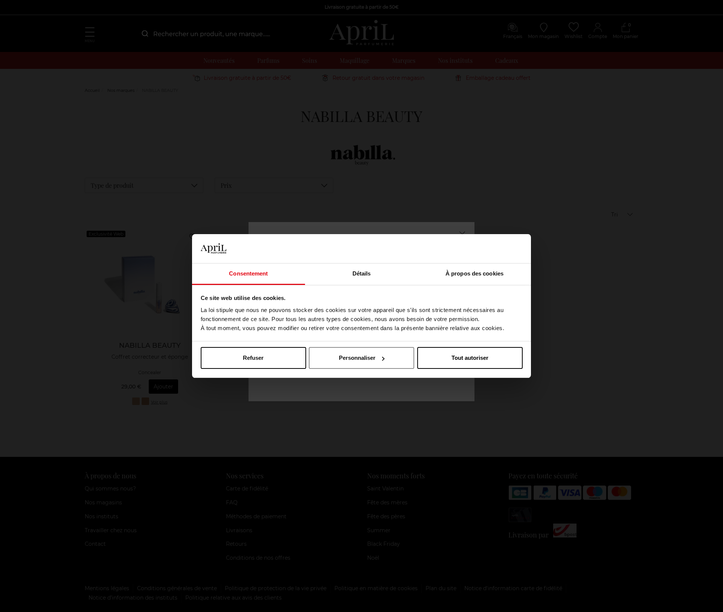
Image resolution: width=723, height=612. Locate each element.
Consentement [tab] (248, 273)
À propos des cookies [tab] (474, 273)
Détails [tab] (361, 273)
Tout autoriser (469, 358)
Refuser (253, 358)
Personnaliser (357, 358)
